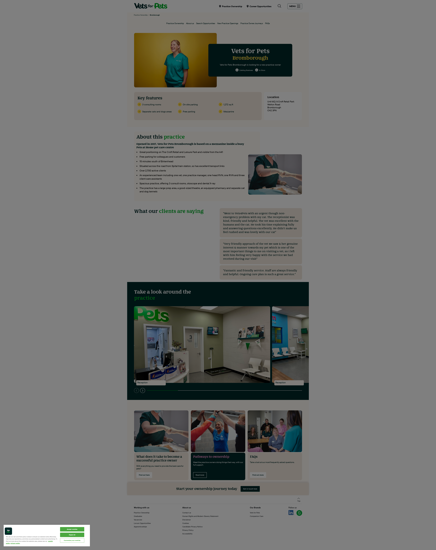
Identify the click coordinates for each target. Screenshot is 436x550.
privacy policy (15, 543)
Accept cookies (72, 529)
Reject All (72, 535)
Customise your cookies (72, 540)
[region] (47, 535)
